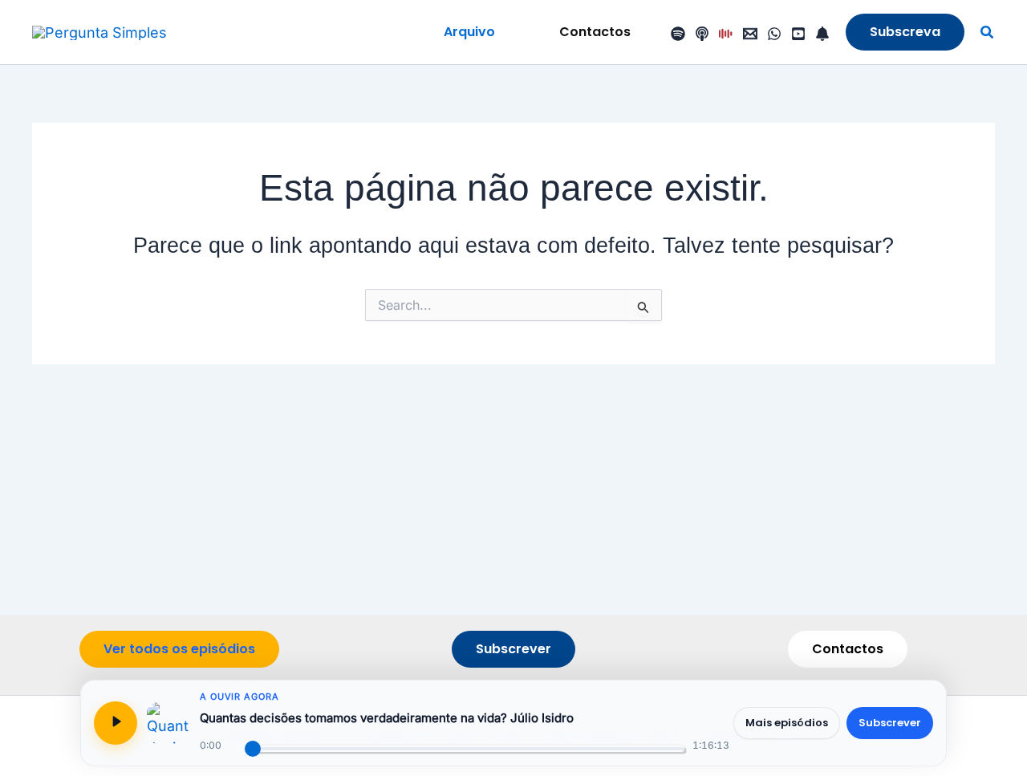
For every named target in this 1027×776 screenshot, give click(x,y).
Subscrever (890, 722)
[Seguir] (822, 33)
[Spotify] (678, 33)
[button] (469, 32)
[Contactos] (750, 33)
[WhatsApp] (774, 33)
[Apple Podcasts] (702, 33)
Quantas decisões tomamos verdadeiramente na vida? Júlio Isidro (387, 717)
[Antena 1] (726, 33)
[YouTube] (798, 33)
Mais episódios (786, 722)
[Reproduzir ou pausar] (115, 723)
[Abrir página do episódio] (168, 723)
